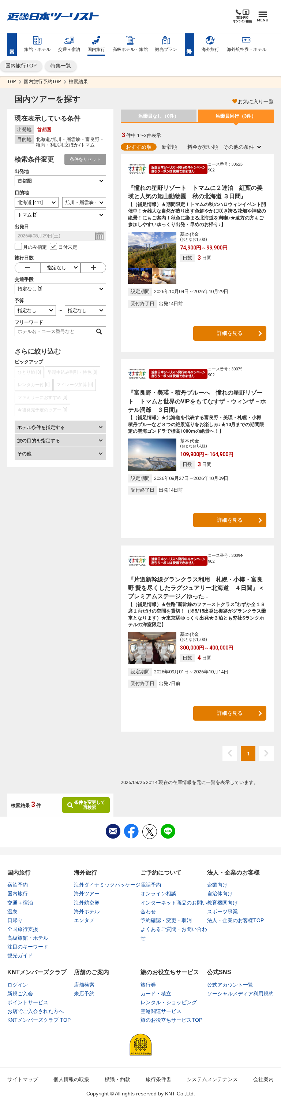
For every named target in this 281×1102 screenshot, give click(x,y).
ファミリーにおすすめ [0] (42, 397)
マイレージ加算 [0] (74, 384)
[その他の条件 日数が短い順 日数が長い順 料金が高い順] (242, 147)
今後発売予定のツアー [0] (42, 410)
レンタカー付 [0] (34, 384)
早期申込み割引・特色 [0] (72, 372)
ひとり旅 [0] (29, 372)
